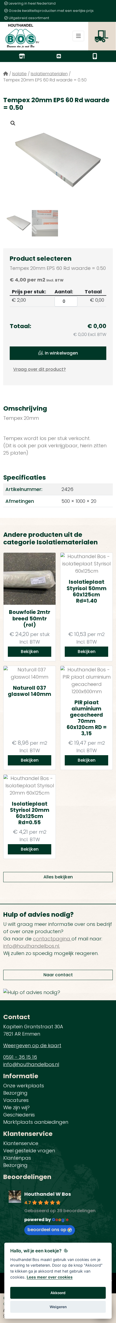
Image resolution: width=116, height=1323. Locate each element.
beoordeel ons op (47, 1229)
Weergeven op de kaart (32, 1045)
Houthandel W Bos (47, 1194)
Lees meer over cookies (50, 1277)
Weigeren (58, 1307)
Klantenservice (20, 1143)
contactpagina (52, 938)
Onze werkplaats (23, 1085)
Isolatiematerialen (49, 74)
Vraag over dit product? (39, 369)
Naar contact (58, 975)
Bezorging (15, 1093)
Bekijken (30, 651)
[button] (13, 123)
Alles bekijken (58, 877)
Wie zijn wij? (16, 1107)
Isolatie (19, 74)
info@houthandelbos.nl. (31, 946)
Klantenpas (17, 1157)
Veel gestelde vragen (29, 1150)
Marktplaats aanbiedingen (35, 1122)
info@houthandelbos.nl (31, 1064)
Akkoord (58, 1293)
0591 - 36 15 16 (20, 1057)
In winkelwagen (61, 353)
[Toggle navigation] (78, 36)
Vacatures (16, 1100)
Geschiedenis (19, 1114)
